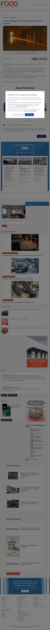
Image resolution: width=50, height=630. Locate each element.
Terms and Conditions (22, 106)
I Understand (29, 114)
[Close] (42, 92)
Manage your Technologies (18, 114)
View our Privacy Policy (30, 111)
